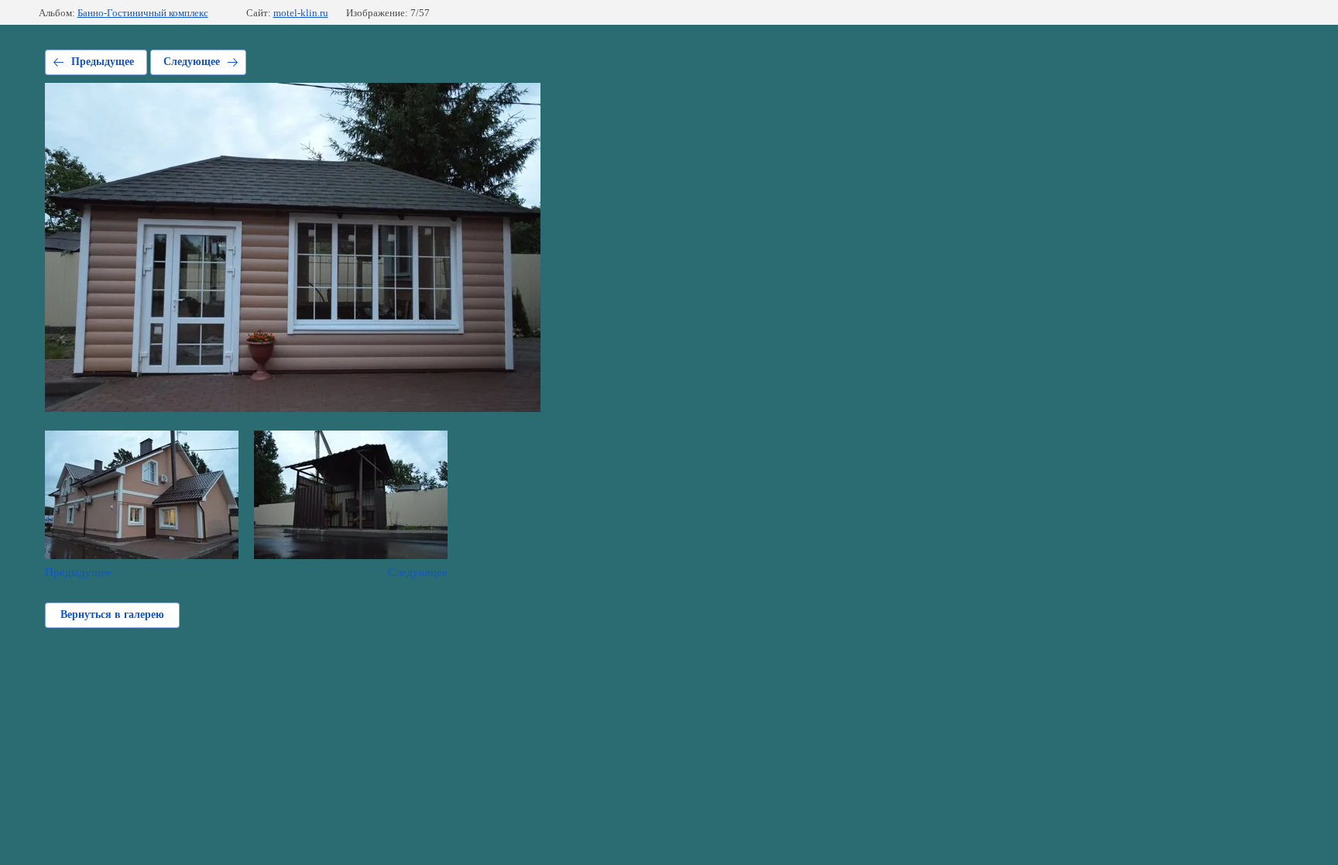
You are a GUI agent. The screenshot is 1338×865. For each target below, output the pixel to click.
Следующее (191, 61)
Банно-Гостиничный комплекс (142, 13)
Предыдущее (102, 61)
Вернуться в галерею (112, 614)
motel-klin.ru (300, 13)
